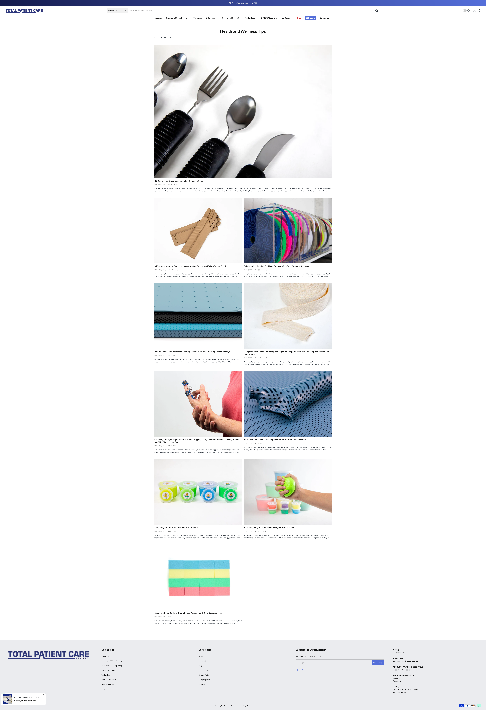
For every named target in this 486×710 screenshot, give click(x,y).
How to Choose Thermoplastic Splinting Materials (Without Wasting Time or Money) (192, 352)
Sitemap (202, 684)
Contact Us (203, 670)
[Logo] (24, 10)
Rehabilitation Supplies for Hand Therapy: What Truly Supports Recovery (276, 266)
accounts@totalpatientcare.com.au (407, 670)
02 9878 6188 (398, 653)
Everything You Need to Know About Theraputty (176, 527)
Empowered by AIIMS (242, 706)
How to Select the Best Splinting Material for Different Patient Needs (275, 439)
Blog (103, 689)
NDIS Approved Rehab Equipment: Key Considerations (178, 181)
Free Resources (107, 684)
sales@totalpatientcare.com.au (405, 661)
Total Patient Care (227, 706)
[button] (117, 10)
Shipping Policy (205, 680)
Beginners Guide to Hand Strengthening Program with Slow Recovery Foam (188, 613)
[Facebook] (297, 669)
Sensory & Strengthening (111, 661)
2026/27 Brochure (108, 680)
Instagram (397, 678)
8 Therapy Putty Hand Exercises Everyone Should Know (269, 527)
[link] (325, 18)
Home (156, 38)
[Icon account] (474, 10)
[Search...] (376, 10)
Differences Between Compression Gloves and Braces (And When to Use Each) (190, 266)
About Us (105, 656)
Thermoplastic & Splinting (111, 665)
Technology (106, 675)
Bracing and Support (109, 670)
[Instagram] (302, 669)
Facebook (397, 681)
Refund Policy (204, 675)
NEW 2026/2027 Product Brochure (236, 3)
